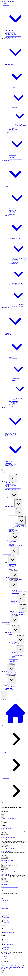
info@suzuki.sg (4, 908)
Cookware (8, 540)
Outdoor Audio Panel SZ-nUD (8, 848)
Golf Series (11, 211)
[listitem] (3, 965)
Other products (6, 622)
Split (7, 562)
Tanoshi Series (12, 209)
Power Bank (12, 405)
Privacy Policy (9, 465)
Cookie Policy (9, 467)
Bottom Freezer (15, 127)
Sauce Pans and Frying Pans (15, 159)
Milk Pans (11, 156)
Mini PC (11, 406)
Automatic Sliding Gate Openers (13, 36)
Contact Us (8, 463)
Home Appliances (10, 506)
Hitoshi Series (12, 212)
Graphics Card (15, 378)
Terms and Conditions (11, 464)
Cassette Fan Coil (13, 601)
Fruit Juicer (11, 128)
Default (2, 818)
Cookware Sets (12, 155)
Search (2, 699)
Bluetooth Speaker (13, 402)
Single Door (15, 523)
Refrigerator (12, 515)
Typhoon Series (12, 210)
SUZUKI (5, 682)
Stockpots (11, 157)
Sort (2, 817)
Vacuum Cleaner (13, 129)
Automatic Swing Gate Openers (13, 37)
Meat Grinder (12, 130)
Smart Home (6, 481)
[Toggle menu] (5, 470)
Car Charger (12, 403)
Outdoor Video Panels (11, 33)
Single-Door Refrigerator (20, 125)
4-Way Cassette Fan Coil (17, 283)
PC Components (13, 642)
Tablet (10, 357)
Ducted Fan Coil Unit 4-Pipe (18, 304)
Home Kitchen (6, 497)
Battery (5, 3)
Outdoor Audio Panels (11, 34)
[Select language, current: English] (2, 470)
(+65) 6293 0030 (4, 900)
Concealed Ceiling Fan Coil (15, 579)
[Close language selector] (2, 964)
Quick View (3, 832)
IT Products (9, 632)
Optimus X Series (19, 398)
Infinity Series (18, 397)
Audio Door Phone (10, 32)
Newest (6, 818)
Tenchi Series (12, 214)
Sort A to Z (10, 818)
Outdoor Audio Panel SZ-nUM (8, 837)
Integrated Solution (13, 401)
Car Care (8, 333)
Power (13, 399)
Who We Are (9, 461)
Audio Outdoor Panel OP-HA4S (8, 884)
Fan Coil (8, 577)
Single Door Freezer (19, 124)
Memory (14, 652)
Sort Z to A (15, 818)
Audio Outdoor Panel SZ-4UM (8, 860)
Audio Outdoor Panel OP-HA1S (8, 871)
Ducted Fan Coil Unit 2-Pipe (18, 306)
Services (5, 671)
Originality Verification (11, 433)
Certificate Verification (11, 434)
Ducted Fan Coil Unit (14, 611)
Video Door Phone (10, 30)
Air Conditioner (7, 554)
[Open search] (4, 470)
